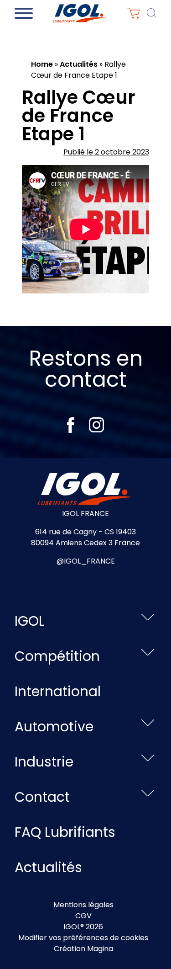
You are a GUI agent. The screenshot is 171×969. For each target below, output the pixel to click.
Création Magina (83, 948)
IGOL (30, 621)
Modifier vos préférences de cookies (83, 937)
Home (42, 64)
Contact (42, 797)
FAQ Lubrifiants (65, 832)
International (58, 691)
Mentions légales (83, 905)
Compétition (57, 656)
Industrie (44, 762)
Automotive (54, 726)
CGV (83, 915)
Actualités (79, 64)
